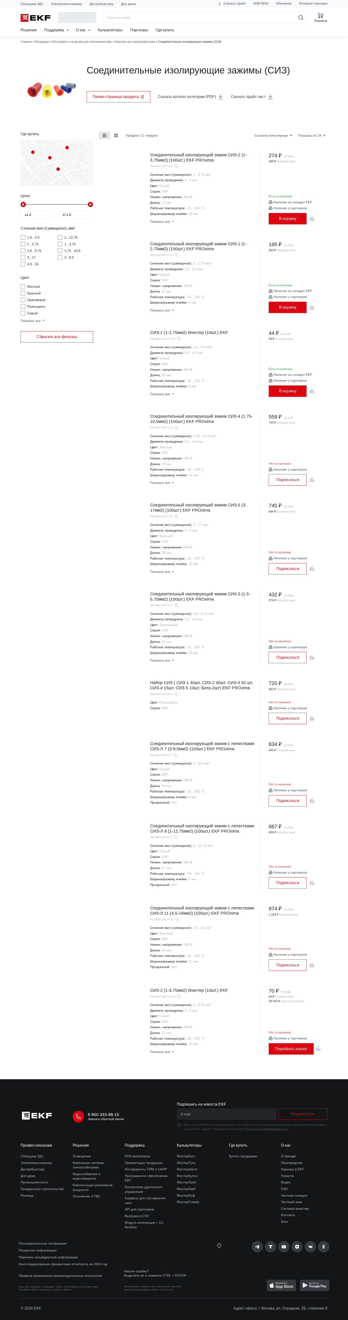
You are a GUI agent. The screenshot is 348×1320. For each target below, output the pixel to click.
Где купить (165, 30)
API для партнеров (139, 1209)
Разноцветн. (36, 306)
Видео (286, 1182)
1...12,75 (71, 237)
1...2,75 (33, 244)
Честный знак (291, 1202)
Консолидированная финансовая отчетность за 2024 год (63, 1264)
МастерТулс (186, 1163)
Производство (292, 1163)
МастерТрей (186, 1182)
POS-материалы (137, 1156)
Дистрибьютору (101, 4)
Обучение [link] (283, 3)
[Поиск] (301, 17)
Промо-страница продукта (116, 97)
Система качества (295, 1208)
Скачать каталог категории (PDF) (187, 97)
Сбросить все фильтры (57, 336)
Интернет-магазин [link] (313, 3)
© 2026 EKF (31, 1308)
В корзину (287, 219)
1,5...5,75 (34, 250)
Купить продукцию (243, 1156)
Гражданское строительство (42, 1189)
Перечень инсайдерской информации (48, 1257)
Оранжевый (36, 299)
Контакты (288, 1215)
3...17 (31, 257)
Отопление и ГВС (86, 1196)
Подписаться (287, 480)
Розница (27, 1195)
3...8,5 (69, 257)
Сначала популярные (271, 135)
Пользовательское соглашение (43, 1243)
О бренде (288, 1156)
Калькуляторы (110, 30)
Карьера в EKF (292, 1169)
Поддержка (54, 30)
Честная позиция (294, 1195)
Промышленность (34, 1182)
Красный (34, 293)
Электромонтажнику (66, 4)
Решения (29, 30)
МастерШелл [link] (187, 1169)
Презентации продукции (143, 1163)
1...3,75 (70, 244)
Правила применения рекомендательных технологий (60, 1276)
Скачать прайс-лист (248, 97)
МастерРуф (186, 1195)
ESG (284, 1189)
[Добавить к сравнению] (312, 218)
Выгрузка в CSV (137, 1216)
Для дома (128, 4)
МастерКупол (187, 1176)
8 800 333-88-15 (103, 1114)
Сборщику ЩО (32, 4)
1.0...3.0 (33, 237)
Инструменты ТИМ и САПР (146, 1169)
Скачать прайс (234, 3)
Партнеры (139, 30)
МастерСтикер (188, 1202)
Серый (32, 313)
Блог (284, 1221)
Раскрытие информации (38, 1250)
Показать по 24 (309, 135)
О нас (81, 30)
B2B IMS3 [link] (261, 3)
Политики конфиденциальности (266, 1129)
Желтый (33, 286)
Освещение (82, 1156)
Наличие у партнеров (290, 208)
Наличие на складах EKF (292, 202)
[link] (257, 1246)
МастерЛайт (186, 1189)
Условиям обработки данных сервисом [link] (41, 1289)
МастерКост (186, 1156)
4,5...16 (33, 264)
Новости (287, 1176)
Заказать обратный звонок (106, 1119)
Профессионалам (36, 1145)
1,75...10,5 (72, 250)
